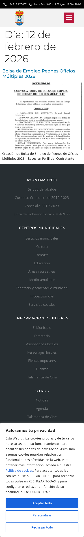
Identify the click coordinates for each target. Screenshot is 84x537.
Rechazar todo (42, 527)
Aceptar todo (42, 503)
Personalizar (42, 515)
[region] (42, 480)
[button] (69, 18)
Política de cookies (19, 470)
